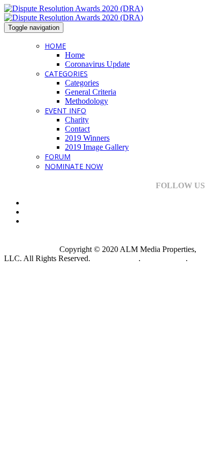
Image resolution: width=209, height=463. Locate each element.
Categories (66, 73)
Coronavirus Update (97, 64)
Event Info (65, 110)
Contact (77, 128)
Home (55, 46)
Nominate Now (74, 166)
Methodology (86, 101)
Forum (58, 156)
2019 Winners (87, 138)
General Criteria (90, 92)
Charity (77, 119)
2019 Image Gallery (97, 147)
